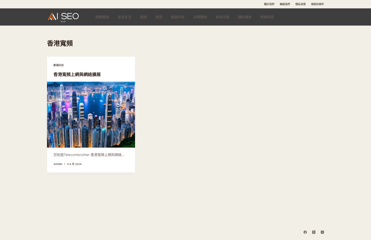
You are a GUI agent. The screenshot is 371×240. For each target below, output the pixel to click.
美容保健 (222, 17)
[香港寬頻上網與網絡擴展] (91, 115)
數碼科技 (178, 17)
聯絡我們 (285, 4)
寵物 (143, 17)
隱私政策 (300, 4)
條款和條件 (317, 4)
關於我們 (269, 4)
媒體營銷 (102, 17)
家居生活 (124, 17)
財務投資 (267, 17)
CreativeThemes (94, 233)
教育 (158, 17)
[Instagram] (322, 232)
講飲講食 (245, 17)
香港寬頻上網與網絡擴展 (77, 74)
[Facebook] (305, 232)
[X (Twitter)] (313, 232)
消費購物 (200, 17)
